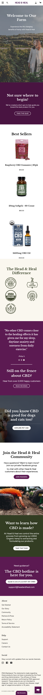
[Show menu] (2, 2)
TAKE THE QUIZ (22, 113)
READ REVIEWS (21, 386)
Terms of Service (8, 623)
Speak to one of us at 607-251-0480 (21, 582)
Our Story (5, 609)
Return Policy (7, 620)
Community (6, 612)
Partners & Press (8, 616)
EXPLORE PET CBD (22, 428)
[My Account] (36, 2)
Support (5, 639)
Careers (5, 643)
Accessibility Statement (11, 627)
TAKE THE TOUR (21, 548)
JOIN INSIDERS (21, 477)
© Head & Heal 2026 (8, 691)
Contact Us (6, 647)
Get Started (6, 605)
